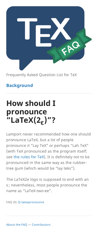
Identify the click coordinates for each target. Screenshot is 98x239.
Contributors (41, 224)
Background (19, 85)
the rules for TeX (29, 156)
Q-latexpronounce (31, 202)
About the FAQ (16, 224)
